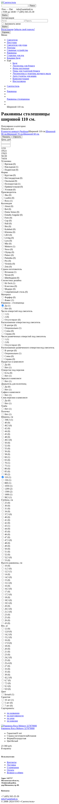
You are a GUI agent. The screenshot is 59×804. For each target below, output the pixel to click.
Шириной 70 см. (15, 134)
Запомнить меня (12, 24)
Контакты (11, 762)
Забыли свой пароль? (24, 29)
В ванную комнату (10, 131)
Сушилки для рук (15, 55)
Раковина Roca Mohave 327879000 (18, 728)
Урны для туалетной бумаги (26, 71)
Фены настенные (21, 68)
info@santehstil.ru (9, 799)
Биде (15, 63)
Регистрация (7, 29)
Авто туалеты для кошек (25, 76)
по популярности (15, 715)
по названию (13, 713)
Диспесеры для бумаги (24, 66)
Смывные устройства (17, 50)
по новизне (12, 721)
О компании (13, 767)
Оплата (10, 770)
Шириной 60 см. (31, 134)
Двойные (23, 131)
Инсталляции (19, 81)
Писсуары (12, 42)
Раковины (12, 53)
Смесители (12, 40)
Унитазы (11, 47)
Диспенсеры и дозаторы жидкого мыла (32, 73)
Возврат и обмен (15, 772)
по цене (10, 718)
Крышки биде (13, 58)
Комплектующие (21, 78)
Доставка (11, 765)
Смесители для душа (17, 45)
